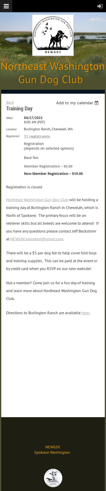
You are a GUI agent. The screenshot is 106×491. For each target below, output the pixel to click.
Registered (12, 136)
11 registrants (37, 136)
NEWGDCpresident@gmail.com (36, 238)
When (9, 118)
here (85, 312)
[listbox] (78, 103)
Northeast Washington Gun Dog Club (37, 199)
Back (10, 102)
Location (11, 129)
